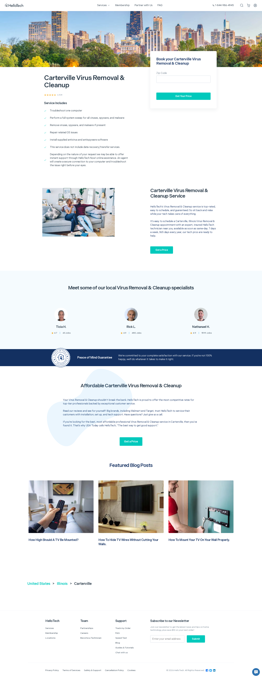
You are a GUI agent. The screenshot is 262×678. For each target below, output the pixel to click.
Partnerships (86, 628)
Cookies (131, 670)
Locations (50, 638)
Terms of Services (71, 670)
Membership (51, 633)
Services (49, 628)
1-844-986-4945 (224, 5)
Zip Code (161, 73)
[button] (256, 672)
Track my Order (123, 628)
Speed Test (121, 638)
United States (38, 583)
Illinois (62, 583)
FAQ (117, 633)
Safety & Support (92, 670)
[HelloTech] (14, 5)
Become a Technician (90, 638)
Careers (84, 633)
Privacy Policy (52, 670)
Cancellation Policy (114, 670)
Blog (117, 643)
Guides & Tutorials (124, 647)
